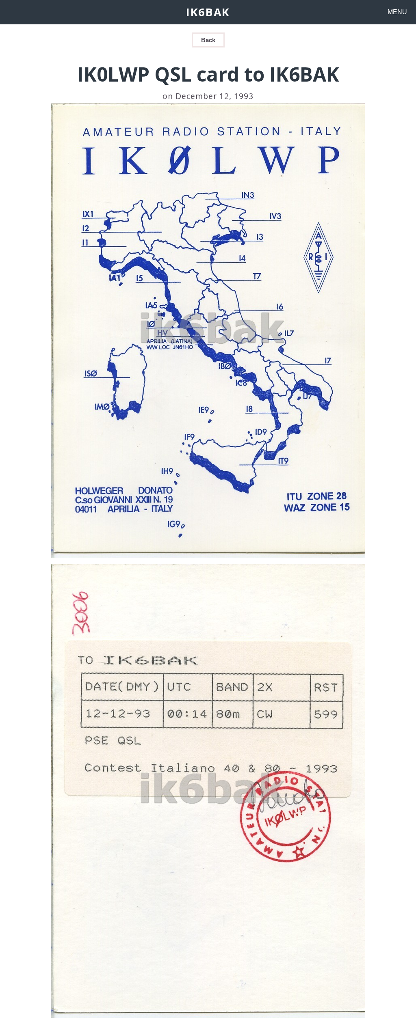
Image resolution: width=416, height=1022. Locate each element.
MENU (397, 12)
